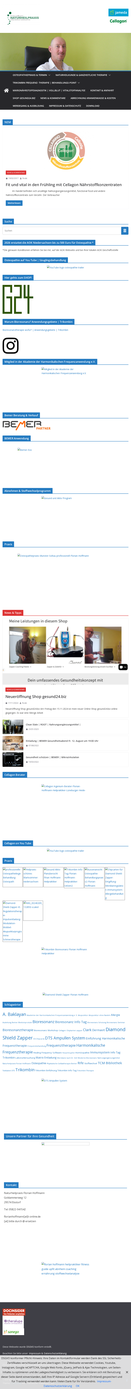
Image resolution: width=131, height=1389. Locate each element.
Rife (81, 1063)
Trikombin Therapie (85, 1070)
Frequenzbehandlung (36, 1046)
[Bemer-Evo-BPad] (65, 450)
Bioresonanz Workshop (46, 1030)
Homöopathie (82, 1052)
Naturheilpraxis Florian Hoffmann (17, 1063)
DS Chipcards (38, 1039)
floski (24, 178)
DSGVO (30, 1346)
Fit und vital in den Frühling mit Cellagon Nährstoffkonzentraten (64, 184)
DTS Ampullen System (65, 1038)
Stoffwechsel (90, 1063)
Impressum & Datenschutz (65, 105)
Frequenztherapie (61, 1045)
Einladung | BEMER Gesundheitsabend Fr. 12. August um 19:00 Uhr (62, 740)
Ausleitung (7, 1022)
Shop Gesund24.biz (24, 98)
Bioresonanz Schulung (96, 1022)
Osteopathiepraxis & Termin (30, 75)
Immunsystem (100, 1052)
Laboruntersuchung (25, 1057)
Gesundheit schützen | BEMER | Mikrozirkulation (52, 757)
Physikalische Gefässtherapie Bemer (62, 1063)
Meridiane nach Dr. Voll (67, 1058)
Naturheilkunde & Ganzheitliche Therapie (81, 75)
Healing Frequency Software (47, 1052)
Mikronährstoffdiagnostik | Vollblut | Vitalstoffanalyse (49, 90)
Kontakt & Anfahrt (102, 90)
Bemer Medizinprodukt (22, 1022)
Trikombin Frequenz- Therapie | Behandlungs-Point (44, 82)
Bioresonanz (43, 1021)
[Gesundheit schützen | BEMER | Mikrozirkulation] (13, 759)
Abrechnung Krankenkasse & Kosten (93, 98)
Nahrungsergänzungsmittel (108, 1058)
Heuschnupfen (68, 1053)
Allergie (115, 1015)
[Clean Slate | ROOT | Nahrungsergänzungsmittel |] (13, 727)
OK (77, 1386)
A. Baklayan (14, 1014)
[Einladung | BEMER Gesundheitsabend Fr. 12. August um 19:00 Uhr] (13, 743)
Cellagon (62, 1030)
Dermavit (98, 1030)
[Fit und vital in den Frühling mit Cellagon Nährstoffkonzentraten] (65, 151)
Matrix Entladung (46, 1057)
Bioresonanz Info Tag (71, 1022)
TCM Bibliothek (110, 1063)
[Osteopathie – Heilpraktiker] (65, 35)
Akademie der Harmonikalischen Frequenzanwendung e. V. (52, 1015)
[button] (48, 75)
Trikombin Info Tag (67, 1070)
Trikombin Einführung (46, 1070)
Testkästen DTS (9, 1070)
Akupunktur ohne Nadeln (99, 1015)
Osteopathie (38, 1063)
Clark (87, 1029)
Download (92, 105)
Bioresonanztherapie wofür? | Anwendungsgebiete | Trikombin (35, 329)
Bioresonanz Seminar (116, 1022)
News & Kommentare (53, 98)
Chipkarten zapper (74, 1030)
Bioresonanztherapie (18, 1030)
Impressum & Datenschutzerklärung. (48, 1353)
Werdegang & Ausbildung (28, 105)
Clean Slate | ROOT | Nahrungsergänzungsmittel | (53, 724)
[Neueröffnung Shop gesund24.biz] (65, 651)
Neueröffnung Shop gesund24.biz (35, 696)
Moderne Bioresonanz (87, 1058)
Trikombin (25, 1070)
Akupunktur (83, 1015)
